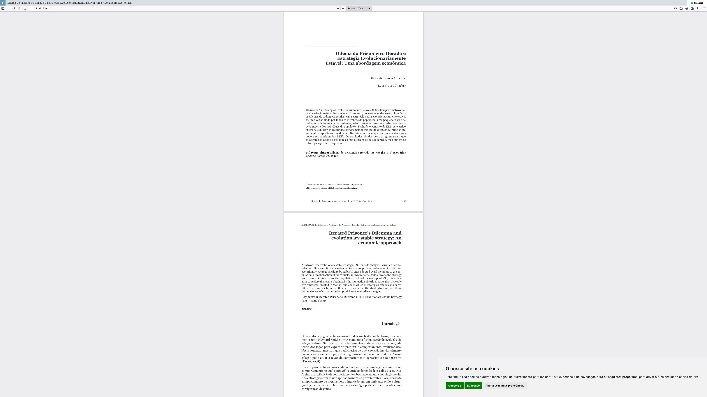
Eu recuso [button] (473, 385)
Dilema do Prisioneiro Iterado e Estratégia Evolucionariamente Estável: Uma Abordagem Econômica (69, 2)
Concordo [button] (454, 385)
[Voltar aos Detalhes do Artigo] (3, 3)
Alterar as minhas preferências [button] (505, 385)
